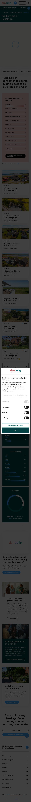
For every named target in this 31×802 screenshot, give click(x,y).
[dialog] (15, 401)
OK (16, 430)
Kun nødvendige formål (15, 425)
